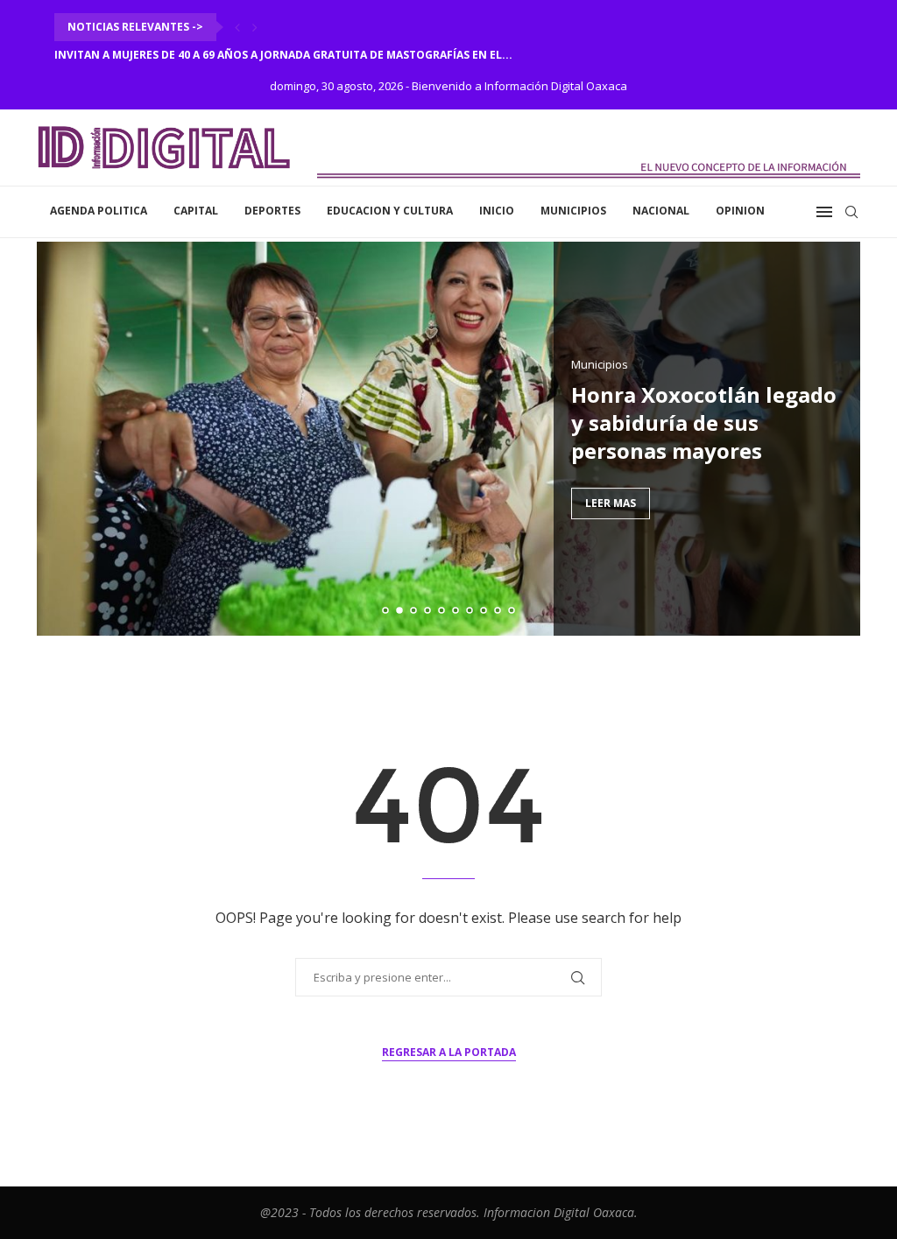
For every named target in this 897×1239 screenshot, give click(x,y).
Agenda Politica (98, 210)
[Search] (851, 212)
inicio (496, 210)
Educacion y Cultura (390, 210)
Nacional (660, 210)
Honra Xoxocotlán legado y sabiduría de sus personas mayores (704, 423)
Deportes (272, 210)
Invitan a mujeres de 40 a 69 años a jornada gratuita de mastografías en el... (283, 54)
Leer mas (610, 503)
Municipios (573, 210)
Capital (195, 210)
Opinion (740, 210)
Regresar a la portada (449, 1052)
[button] (237, 27)
